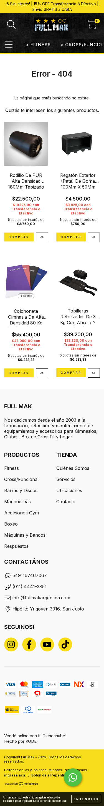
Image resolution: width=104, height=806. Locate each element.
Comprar (19, 373)
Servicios (65, 479)
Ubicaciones (69, 490)
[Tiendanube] (21, 784)
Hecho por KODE (20, 741)
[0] (92, 26)
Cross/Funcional (21, 479)
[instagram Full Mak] (11, 644)
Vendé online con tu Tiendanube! (35, 735)
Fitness (11, 468)
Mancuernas (17, 501)
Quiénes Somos (72, 468)
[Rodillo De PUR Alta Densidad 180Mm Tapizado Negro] (42, 237)
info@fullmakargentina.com (41, 597)
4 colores (26, 295)
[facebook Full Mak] (29, 644)
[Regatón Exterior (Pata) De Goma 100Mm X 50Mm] (94, 237)
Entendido (86, 799)
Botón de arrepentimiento (53, 775)
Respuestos (16, 546)
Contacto (65, 501)
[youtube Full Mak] (47, 644)
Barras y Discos (20, 490)
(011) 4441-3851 (29, 586)
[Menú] (8, 44)
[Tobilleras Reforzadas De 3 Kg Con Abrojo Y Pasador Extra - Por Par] (94, 373)
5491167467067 (29, 575)
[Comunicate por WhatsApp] (73, 777)
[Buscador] (11, 24)
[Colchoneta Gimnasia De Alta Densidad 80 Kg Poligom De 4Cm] (42, 373)
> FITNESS (38, 44)
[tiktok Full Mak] (65, 644)
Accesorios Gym (21, 513)
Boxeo (11, 524)
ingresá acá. (15, 775)
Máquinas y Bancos (24, 535)
